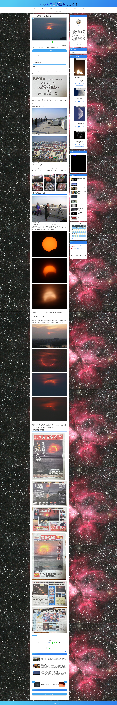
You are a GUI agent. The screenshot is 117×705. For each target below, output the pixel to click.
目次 (49, 50)
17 (80, 231)
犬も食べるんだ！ (38, 55)
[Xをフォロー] (47, 648)
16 (78, 231)
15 (76, 231)
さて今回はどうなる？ (39, 57)
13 (72, 231)
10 (80, 229)
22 (76, 233)
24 (80, 233)
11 (82, 229)
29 (76, 235)
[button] (61, 42)
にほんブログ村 (78, 245)
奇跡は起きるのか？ (38, 60)
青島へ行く (37, 53)
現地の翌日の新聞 (38, 62)
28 (74, 235)
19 (84, 231)
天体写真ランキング (79, 248)
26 (84, 233)
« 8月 (72, 238)
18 (82, 231)
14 (74, 231)
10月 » (75, 238)
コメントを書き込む (49, 694)
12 (84, 229)
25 (82, 233)
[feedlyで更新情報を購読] (49, 648)
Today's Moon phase (73, 155)
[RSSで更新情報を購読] (51, 648)
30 (78, 235)
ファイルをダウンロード (79, 84)
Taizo (78, 25)
